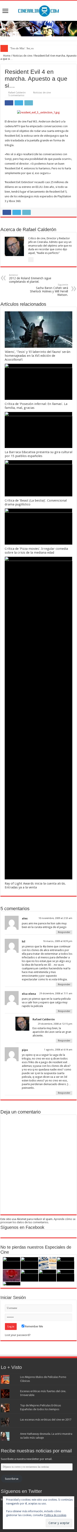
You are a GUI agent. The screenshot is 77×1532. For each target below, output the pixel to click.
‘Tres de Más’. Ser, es (22, 48)
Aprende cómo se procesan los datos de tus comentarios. (38, 1220)
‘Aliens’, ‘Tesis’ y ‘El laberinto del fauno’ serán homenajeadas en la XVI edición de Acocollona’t (37, 355)
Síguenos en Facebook (22, 1227)
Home (6, 55)
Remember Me (33, 1326)
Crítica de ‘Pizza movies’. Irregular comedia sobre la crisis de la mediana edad (36, 550)
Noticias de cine (22, 55)
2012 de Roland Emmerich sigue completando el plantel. (30, 278)
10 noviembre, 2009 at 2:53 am (55, 918)
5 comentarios (16, 95)
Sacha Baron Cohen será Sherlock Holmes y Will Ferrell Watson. (49, 290)
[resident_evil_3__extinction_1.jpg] (38, 112)
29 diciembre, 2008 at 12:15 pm (55, 1023)
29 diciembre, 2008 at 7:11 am (55, 993)
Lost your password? (18, 1335)
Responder (64, 932)
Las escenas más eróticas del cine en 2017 (45, 1419)
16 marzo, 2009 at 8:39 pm (57, 941)
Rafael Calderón (17, 92)
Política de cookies (55, 1515)
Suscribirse (11, 1478)
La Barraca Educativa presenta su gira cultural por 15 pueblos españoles (38, 454)
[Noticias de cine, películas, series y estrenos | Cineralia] (38, 10)
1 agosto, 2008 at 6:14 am (58, 1049)
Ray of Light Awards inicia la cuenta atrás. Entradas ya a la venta (35, 885)
